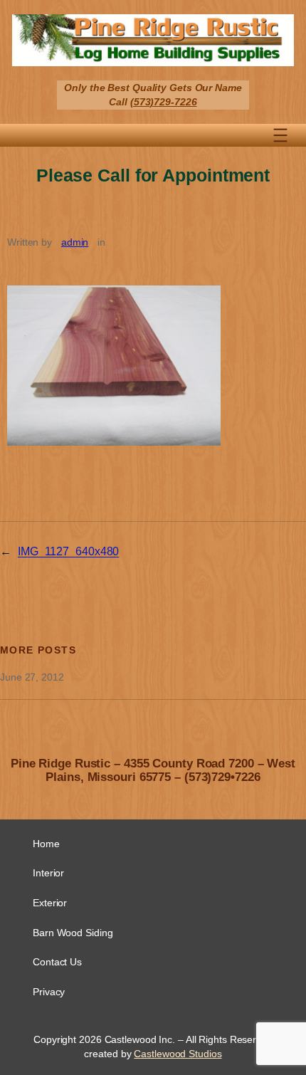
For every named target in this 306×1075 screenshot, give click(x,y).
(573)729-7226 (163, 102)
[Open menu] (280, 135)
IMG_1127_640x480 (68, 551)
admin (75, 242)
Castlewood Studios (177, 1053)
